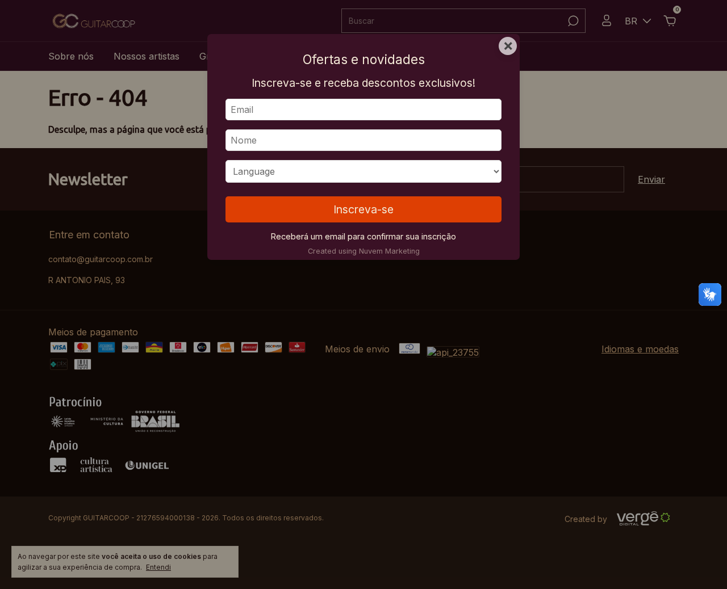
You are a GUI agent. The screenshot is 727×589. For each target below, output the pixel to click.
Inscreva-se (363, 209)
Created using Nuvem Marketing (364, 251)
